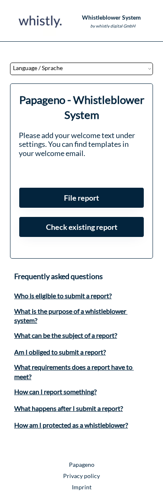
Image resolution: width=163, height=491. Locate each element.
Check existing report (81, 227)
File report (81, 197)
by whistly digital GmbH (112, 26)
